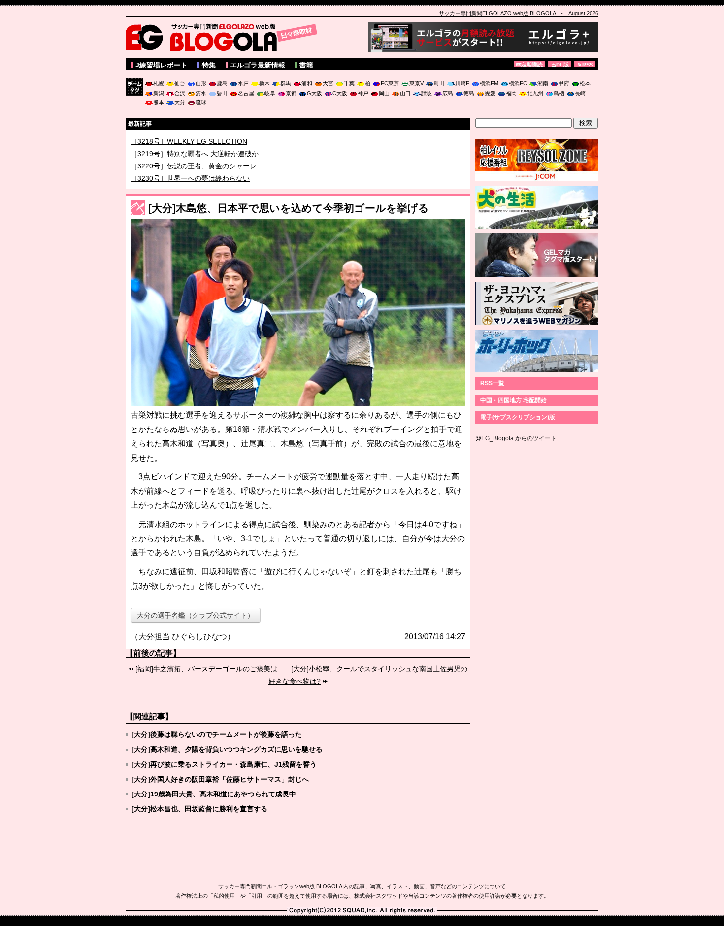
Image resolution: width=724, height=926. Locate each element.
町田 (439, 83)
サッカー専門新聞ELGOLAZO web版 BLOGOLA (224, 37)
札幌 (158, 83)
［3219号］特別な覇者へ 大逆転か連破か (195, 165)
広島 (447, 93)
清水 (201, 93)
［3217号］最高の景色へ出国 (176, 141)
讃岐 (426, 93)
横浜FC (518, 83)
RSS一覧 (492, 383)
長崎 (580, 93)
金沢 (179, 93)
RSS (587, 64)
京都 (291, 93)
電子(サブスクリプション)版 (517, 417)
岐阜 (269, 93)
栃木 (264, 83)
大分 (179, 102)
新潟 (158, 93)
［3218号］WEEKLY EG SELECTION (189, 153)
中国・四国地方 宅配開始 (513, 400)
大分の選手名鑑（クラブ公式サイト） (195, 615)
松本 (585, 83)
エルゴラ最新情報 (257, 65)
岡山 (384, 93)
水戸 (243, 83)
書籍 (306, 65)
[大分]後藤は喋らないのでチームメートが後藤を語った (217, 734)
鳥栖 (559, 93)
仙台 (179, 83)
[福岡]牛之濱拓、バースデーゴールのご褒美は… (209, 669)
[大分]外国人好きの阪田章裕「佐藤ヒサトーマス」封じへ (220, 779)
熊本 (158, 102)
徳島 (468, 93)
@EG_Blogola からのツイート (516, 438)
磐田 (222, 93)
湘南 (542, 83)
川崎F (462, 83)
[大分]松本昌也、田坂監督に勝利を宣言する (199, 809)
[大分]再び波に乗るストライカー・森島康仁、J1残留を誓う (224, 764)
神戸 (363, 93)
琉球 (201, 102)
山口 (405, 93)
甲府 (564, 83)
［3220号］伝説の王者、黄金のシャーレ (194, 178)
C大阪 (339, 93)
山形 (201, 83)
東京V (416, 83)
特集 (209, 65)
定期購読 (532, 64)
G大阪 (314, 93)
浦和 (306, 83)
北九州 (535, 93)
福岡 (511, 93)
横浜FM (489, 83)
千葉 (349, 83)
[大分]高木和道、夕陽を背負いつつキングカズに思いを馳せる (227, 749)
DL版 (562, 64)
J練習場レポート (161, 65)
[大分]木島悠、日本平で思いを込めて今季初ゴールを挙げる (288, 208)
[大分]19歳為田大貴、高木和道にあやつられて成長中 (214, 794)
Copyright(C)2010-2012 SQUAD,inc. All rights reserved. (362, 910)
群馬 (285, 83)
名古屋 (246, 93)
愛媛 (490, 93)
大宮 (328, 83)
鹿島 (222, 83)
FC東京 (390, 83)
